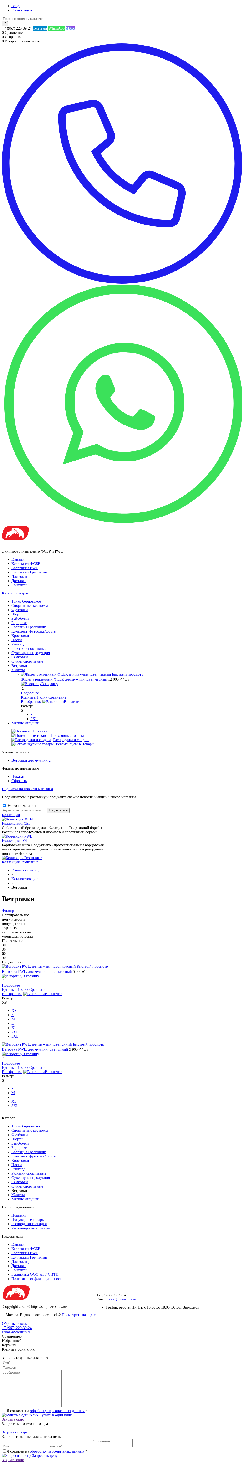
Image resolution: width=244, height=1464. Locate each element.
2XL (34, 719)
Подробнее (30, 693)
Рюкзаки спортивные (28, 1173)
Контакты (19, 585)
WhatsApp (56, 28)
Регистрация (21, 10)
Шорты (17, 1139)
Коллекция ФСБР (25, 564)
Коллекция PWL (24, 568)
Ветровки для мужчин (29, 760)
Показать (18, 776)
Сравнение (57, 697)
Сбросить (19, 781)
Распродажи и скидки (71, 740)
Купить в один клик (55, 1415)
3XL (15, 1036)
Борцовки (19, 1148)
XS (13, 1010)
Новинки (40, 731)
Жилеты (18, 1195)
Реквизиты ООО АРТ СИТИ (35, 1274)
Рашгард (18, 1169)
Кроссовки (20, 1160)
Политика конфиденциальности (37, 1279)
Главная (17, 559)
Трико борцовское (26, 1126)
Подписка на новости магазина (27, 789)
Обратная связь (14, 1323)
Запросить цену (44, 1456)
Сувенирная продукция (30, 1178)
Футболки (19, 1135)
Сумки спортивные (27, 1186)
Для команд (20, 576)
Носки (16, 1165)
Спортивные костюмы (29, 1130)
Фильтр (8, 911)
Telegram (40, 28)
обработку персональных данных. (57, 1411)
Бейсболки (20, 1143)
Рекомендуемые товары (75, 744)
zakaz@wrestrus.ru (121, 1299)
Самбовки (19, 1182)
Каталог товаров (15, 593)
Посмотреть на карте (79, 1315)
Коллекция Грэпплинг (29, 572)
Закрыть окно (13, 1419)
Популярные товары (67, 735)
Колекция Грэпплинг (28, 1152)
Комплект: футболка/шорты (33, 1156)
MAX (70, 28)
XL (14, 1028)
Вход (15, 6)
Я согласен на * (47, 1411)
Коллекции (11, 815)
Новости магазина (22, 806)
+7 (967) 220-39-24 (17, 1328)
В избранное (31, 702)
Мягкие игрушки (25, 1199)
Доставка (18, 581)
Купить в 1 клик (34, 697)
